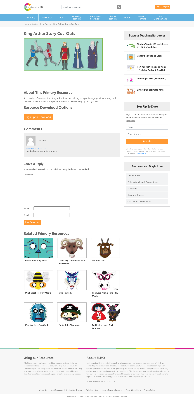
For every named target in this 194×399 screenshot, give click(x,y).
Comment (29, 174)
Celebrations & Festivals (95, 17)
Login (158, 7)
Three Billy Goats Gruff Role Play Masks (72, 262)
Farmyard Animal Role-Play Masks (105, 294)
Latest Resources (56, 390)
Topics (62, 17)
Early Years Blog (92, 390)
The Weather (133, 175)
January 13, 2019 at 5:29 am (36, 148)
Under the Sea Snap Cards (149, 56)
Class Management (160, 17)
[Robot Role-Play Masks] (38, 248)
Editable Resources (112, 17)
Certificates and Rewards (139, 201)
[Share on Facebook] (31, 76)
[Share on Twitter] (31, 80)
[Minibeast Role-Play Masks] (38, 280)
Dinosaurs (132, 188)
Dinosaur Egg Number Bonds (150, 90)
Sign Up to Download (38, 117)
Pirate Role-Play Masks (69, 325)
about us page (109, 381)
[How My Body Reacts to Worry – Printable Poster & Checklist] (131, 68)
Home (26, 24)
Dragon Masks (65, 293)
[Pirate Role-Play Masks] (71, 312)
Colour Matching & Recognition (142, 182)
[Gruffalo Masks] (105, 248)
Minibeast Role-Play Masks (38, 293)
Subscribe (147, 141)
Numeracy (47, 17)
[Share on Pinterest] (31, 84)
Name (26, 208)
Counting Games (135, 195)
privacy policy (140, 153)
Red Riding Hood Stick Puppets (102, 327)
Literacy (31, 17)
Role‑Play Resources (76, 17)
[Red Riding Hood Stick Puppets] (105, 312)
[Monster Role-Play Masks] (38, 312)
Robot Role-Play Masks (36, 260)
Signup (166, 7)
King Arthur (45, 24)
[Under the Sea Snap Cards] (131, 57)
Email (26, 215)
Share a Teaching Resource (112, 390)
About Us (42, 390)
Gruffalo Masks (99, 260)
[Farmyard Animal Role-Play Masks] (105, 280)
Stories (127, 17)
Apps (80, 390)
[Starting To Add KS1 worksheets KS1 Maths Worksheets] (131, 45)
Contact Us (70, 390)
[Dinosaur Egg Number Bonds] (131, 91)
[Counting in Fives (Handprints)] (131, 80)
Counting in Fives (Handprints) (151, 78)
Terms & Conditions (133, 390)
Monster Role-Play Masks (37, 325)
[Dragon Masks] (71, 280)
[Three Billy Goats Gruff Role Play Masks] (71, 248)
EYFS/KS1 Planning (142, 17)
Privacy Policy (149, 390)
